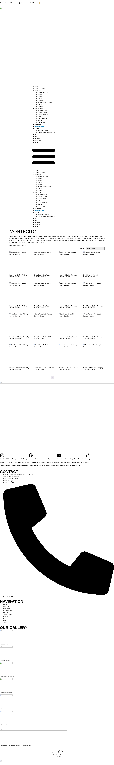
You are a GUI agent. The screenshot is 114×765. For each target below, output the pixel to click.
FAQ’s (36, 134)
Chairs (40, 96)
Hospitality (37, 124)
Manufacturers (38, 108)
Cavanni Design (42, 112)
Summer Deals (39, 126)
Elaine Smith (41, 122)
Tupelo (40, 116)
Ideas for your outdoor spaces (46, 132)
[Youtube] (59, 455)
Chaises (40, 100)
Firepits (40, 104)
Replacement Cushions (45, 102)
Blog (35, 136)
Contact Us (37, 140)
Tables (40, 94)
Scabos (40, 120)
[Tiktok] (88, 455)
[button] (43, 156)
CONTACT (9, 472)
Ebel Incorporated (43, 114)
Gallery (36, 128)
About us (37, 138)
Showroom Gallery (43, 130)
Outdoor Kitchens (39, 88)
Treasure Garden (43, 118)
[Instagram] (2, 455)
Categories (37, 90)
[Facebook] (31, 455)
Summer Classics (43, 110)
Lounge (40, 98)
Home (36, 86)
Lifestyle (40, 106)
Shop (36, 142)
